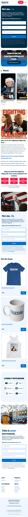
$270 (23, 179)
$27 (5, 182)
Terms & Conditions (11, 44)
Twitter (10, 393)
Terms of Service (17, 489)
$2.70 (5, 179)
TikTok (20, 383)
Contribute (16, 481)
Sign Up (14, 36)
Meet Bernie (4, 480)
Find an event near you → (14, 62)
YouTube (10, 383)
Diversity (16, 490)
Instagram (9, 388)
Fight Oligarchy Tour (18, 480)
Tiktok (3, 487)
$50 (14, 179)
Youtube (3, 486)
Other (23, 182)
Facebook (20, 388)
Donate (20, 2)
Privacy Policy (17, 487)
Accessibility (17, 486)
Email (20, 393)
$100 (14, 182)
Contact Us (16, 491)
